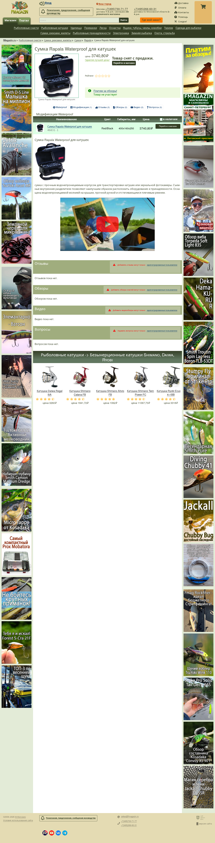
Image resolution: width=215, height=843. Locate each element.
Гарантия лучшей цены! (97, 59)
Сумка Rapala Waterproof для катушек (69, 126)
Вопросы (155, 107)
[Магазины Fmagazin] (198, 118)
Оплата (182, 7)
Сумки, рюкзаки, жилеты (55, 33)
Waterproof (61, 107)
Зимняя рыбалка (141, 33)
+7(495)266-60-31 (145, 9)
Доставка (183, 3)
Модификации (82, 107)
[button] (45, 832)
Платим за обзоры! (105, 91)
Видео (138, 107)
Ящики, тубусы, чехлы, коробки (142, 28)
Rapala (87, 40)
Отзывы (104, 107)
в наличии (170, 119)
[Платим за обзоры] (198, 69)
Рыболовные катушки (54, 28)
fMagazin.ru (9, 40)
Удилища (76, 28)
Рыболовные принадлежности (91, 33)
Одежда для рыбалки (188, 28)
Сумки (77, 40)
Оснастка (115, 28)
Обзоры (121, 107)
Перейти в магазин (168, 126)
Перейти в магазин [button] (124, 62)
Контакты (183, 12)
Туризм (168, 28)
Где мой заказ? (151, 20)
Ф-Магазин (20, 816)
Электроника (121, 33)
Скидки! (182, 21)
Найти (123, 20)
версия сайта (205, 823)
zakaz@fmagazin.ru (130, 816)
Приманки (90, 28)
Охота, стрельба (164, 33)
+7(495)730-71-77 (116, 9)
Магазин (10, 20)
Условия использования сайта (18, 820)
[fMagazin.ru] (19, 7)
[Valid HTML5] (198, 817)
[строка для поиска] (79, 20)
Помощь (183, 16)
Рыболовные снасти (26, 28)
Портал (24, 20)
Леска (103, 28)
